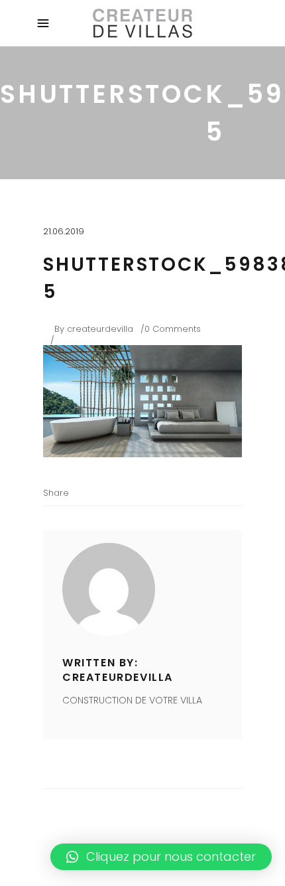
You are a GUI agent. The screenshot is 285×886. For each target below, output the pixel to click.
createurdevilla (100, 329)
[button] (161, 857)
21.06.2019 (63, 231)
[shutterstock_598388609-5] (142, 589)
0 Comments (172, 329)
